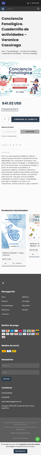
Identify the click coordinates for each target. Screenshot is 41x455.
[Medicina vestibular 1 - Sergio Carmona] (6, 263)
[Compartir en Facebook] (13, 145)
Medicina (25, 297)
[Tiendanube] (20, 439)
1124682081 (5, 397)
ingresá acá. (20, 429)
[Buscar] (38, 9)
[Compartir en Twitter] (17, 145)
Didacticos (5, 310)
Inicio (3, 51)
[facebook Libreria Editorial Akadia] (3, 283)
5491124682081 (7, 393)
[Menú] (3, 8)
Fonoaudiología (12, 51)
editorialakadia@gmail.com (12, 402)
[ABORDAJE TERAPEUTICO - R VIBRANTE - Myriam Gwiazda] (33, 254)
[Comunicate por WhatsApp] (37, 439)
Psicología (25, 301)
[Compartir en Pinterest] (20, 145)
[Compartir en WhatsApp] (10, 145)
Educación (26, 305)
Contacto (5, 314)
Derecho (5, 301)
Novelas (25, 310)
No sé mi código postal (9, 136)
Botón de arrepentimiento (20, 433)
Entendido (20, 451)
